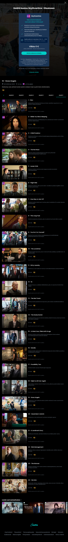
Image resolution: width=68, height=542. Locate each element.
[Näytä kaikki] (34, 507)
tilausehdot (29, 59)
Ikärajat (53, 532)
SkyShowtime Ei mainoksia (31, 39)
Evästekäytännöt (37, 534)
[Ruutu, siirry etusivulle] (34, 525)
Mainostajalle (17, 534)
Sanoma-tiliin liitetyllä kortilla (35, 60)
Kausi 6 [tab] (11, 95)
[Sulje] (65, 2)
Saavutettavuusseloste (43, 532)
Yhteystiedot (26, 534)
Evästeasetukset (49, 534)
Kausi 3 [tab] (41, 95)
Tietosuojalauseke (28, 532)
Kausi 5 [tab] (21, 95)
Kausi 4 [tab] (31, 95)
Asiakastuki (7, 534)
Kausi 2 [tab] (51, 95)
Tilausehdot (17, 532)
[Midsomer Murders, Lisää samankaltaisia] (33, 508)
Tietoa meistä (59, 534)
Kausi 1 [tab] (61, 95)
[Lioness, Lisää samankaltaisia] (12, 508)
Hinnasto (60, 532)
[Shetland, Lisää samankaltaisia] (55, 508)
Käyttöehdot (8, 532)
